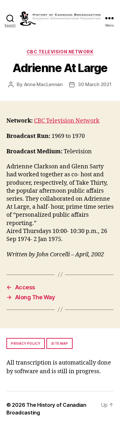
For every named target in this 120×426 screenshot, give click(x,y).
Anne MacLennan (43, 84)
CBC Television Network (60, 51)
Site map (59, 343)
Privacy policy (25, 343)
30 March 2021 (95, 84)
